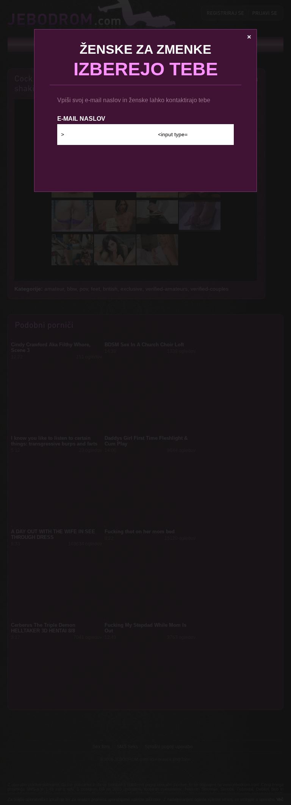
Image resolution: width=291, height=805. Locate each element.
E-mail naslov (81, 118)
